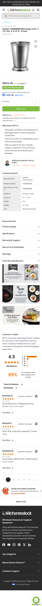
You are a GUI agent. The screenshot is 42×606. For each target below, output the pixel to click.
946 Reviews (13, 366)
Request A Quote (29, 165)
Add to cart (21, 109)
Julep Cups (7, 22)
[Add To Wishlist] (36, 46)
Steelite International (9, 26)
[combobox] (21, 15)
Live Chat (15, 165)
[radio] (31, 356)
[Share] (36, 41)
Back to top (21, 501)
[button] (38, 9)
